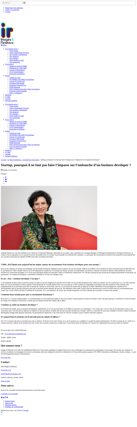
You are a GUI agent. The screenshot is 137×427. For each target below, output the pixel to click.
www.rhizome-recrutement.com (15, 334)
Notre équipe (13, 51)
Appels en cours (14, 78)
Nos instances (14, 56)
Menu (4, 45)
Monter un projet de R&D (18, 66)
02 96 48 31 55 (6, 370)
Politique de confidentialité (14, 407)
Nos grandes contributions (18, 54)
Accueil (3, 160)
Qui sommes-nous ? (12, 49)
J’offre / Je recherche (12, 10)
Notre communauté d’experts (19, 53)
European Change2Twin (17, 85)
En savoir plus (5, 357)
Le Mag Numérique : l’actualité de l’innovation (23, 160)
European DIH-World (16, 83)
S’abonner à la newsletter (9, 394)
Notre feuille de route (16, 60)
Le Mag (7, 97)
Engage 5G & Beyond (17, 81)
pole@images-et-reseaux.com (11, 374)
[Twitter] (6, 179)
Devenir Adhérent (11, 101)
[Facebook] (5, 177)
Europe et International (17, 70)
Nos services (9, 64)
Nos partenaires (14, 62)
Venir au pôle (5, 381)
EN (8, 17)
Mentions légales (10, 405)
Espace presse (10, 401)
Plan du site (9, 403)
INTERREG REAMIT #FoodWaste (21, 79)
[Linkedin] (6, 181)
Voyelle (25, 410)
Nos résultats (13, 58)
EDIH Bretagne (14, 87)
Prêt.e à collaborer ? (16, 93)
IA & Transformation (16, 72)
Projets (7, 76)
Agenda (7, 99)
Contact (7, 12)
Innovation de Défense (17, 74)
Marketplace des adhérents (14, 8)
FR (16, 17)
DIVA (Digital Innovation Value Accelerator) (24, 89)
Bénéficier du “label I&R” (18, 68)
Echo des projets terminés (18, 91)
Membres (8, 95)
